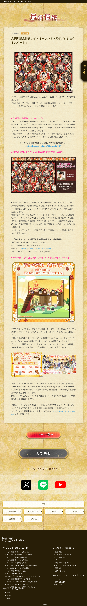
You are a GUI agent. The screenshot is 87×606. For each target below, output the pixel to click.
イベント (58, 560)
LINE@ (7, 598)
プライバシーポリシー (63, 563)
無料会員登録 (60, 582)
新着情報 (58, 552)
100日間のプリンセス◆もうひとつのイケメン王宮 (23, 576)
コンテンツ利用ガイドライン (65, 565)
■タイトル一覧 (26, 1)
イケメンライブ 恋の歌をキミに (16, 563)
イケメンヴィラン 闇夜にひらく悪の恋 (18, 555)
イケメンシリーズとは (63, 555)
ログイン (58, 584)
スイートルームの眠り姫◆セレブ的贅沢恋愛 (21, 582)
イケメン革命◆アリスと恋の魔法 (17, 568)
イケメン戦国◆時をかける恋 (15, 571)
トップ (57, 579)
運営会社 (58, 568)
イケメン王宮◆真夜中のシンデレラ (17, 579)
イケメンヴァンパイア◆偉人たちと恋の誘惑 (21, 565)
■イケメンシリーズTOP (11, 1)
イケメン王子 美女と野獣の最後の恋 (18, 557)
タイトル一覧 (60, 557)
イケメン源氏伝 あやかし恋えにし (17, 560)
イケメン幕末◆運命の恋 (13, 573)
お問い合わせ (60, 571)
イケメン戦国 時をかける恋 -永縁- (17, 552)
